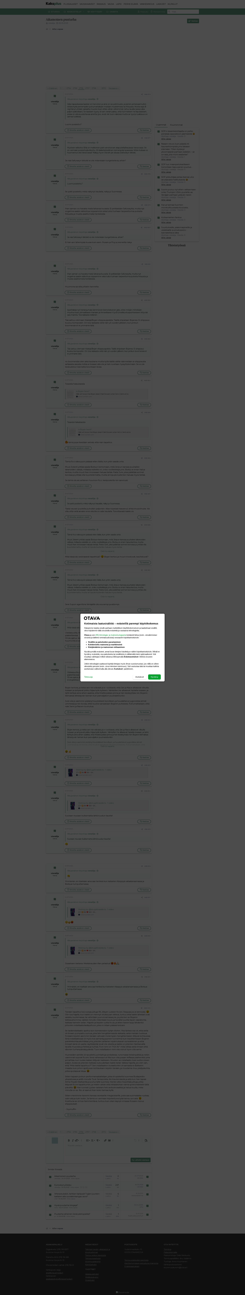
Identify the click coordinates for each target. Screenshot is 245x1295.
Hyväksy (154, 677)
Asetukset (139, 677)
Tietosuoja (88, 677)
